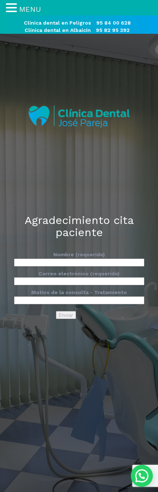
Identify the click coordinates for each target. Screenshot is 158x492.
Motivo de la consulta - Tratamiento (79, 292)
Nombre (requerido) (79, 254)
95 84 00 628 (113, 23)
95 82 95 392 (113, 30)
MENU (30, 9)
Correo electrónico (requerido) (79, 273)
